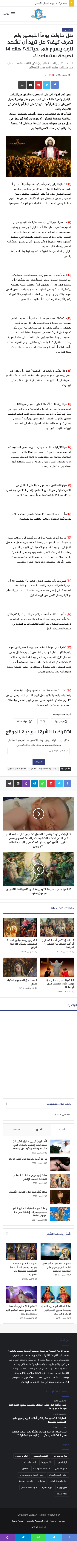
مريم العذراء (47, 1487)
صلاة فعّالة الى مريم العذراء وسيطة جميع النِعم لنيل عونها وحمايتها (56, 1310)
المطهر (25, 1468)
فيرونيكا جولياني (38, 1526)
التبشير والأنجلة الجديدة (48, 768)
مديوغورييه (62, 1487)
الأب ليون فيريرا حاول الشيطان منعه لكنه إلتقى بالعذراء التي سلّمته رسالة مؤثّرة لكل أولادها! (30, 1145)
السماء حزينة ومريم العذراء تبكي (22, 982)
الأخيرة (62, 1129)
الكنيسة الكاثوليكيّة (41, 1468)
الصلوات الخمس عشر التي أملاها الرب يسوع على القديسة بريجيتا (56, 1267)
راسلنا (53, 1520)
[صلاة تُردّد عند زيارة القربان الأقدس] (60, 1197)
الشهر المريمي (61, 1468)
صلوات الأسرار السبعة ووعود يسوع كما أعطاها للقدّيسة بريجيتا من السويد (23, 1269)
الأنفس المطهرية (40, 1456)
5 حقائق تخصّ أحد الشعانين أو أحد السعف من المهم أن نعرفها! (58, 944)
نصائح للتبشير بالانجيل (17, 768)
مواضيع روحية (67, 30)
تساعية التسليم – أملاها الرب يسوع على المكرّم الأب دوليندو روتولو (21, 1310)
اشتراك (38, 762)
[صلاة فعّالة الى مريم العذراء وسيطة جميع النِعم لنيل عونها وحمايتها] (56, 1294)
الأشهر (39, 1129)
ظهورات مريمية (26, 1481)
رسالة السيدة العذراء (58, 1481)
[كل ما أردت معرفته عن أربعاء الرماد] (60, 1164)
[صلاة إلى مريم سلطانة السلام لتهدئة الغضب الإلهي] (60, 1181)
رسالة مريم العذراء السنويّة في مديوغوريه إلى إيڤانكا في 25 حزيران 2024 (29, 1212)
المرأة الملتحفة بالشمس (37, 1520)
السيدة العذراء (30, 1462)
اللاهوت (32, 768)
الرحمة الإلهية (18, 1520)
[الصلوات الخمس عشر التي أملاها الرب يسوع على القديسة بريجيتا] (56, 1251)
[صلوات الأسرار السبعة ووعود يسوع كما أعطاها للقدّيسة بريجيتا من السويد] (21, 1251)
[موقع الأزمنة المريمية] (38, 14)
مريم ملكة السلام (29, 1487)
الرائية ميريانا (47, 1462)
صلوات (41, 1481)
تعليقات (15, 1129)
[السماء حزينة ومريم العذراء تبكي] (20, 967)
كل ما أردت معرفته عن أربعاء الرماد (28, 1159)
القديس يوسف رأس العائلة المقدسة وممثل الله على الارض (22, 944)
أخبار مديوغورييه (60, 1456)
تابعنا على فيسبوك (62, 1114)
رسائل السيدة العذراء (58, 1475)
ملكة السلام (62, 1494)
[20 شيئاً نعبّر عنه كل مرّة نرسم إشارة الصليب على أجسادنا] (57, 967)
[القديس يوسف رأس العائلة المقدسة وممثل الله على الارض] (20, 927)
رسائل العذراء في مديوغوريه (32, 1475)
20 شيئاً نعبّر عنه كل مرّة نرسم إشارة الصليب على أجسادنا (60, 983)
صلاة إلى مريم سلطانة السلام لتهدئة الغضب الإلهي (30, 1177)
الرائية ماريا (62, 1462)
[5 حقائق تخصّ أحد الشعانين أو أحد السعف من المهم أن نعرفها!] (57, 927)
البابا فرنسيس (22, 1456)
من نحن (61, 1520)
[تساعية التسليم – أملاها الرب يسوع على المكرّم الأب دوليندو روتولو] (21, 1294)
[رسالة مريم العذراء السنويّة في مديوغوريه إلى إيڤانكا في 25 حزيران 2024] (60, 1214)
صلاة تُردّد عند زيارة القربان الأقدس (51, 3)
